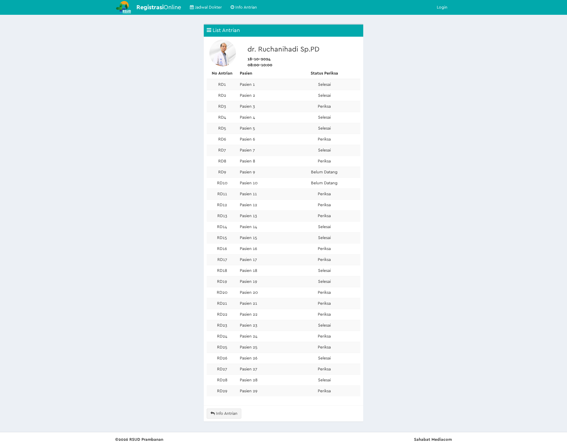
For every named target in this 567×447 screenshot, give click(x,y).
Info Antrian (245, 7)
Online (158, 7)
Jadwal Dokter (208, 7)
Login (442, 7)
